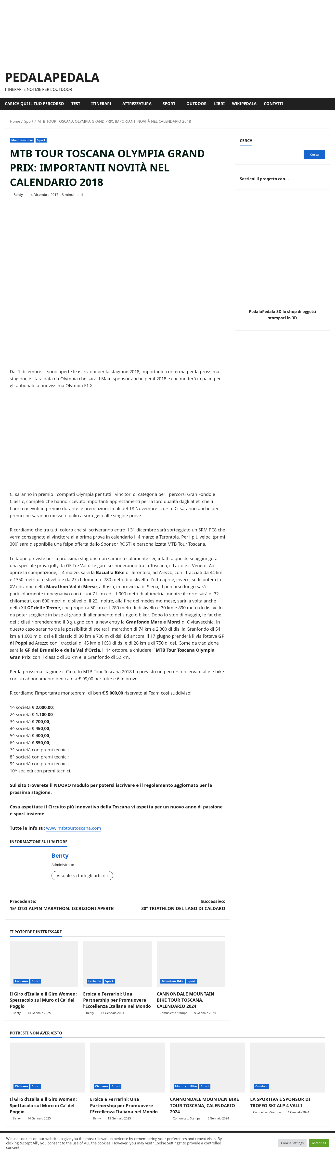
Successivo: (183, 904)
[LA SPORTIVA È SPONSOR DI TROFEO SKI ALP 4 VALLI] (287, 1068)
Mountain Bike (22, 140)
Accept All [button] (319, 1143)
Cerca (246, 140)
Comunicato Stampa (173, 1013)
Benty (18, 194)
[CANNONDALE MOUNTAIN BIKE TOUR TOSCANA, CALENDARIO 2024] (191, 964)
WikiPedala (244, 103)
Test (75, 103)
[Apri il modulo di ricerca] (328, 103)
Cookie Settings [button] (292, 1143)
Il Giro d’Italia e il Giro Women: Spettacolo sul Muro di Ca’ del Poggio (43, 1000)
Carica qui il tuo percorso (34, 103)
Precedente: (62, 904)
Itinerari (101, 103)
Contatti (273, 103)
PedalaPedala (52, 77)
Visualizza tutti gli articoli (82, 875)
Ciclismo (21, 981)
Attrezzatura (137, 103)
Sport (169, 103)
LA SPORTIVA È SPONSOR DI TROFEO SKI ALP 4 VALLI (280, 1102)
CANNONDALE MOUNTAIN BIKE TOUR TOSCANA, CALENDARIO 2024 (185, 1000)
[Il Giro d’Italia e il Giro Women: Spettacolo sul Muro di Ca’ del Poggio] (44, 964)
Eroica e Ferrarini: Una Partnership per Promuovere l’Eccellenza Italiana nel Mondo (117, 1000)
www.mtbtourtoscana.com (73, 828)
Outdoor (196, 103)
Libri (219, 103)
